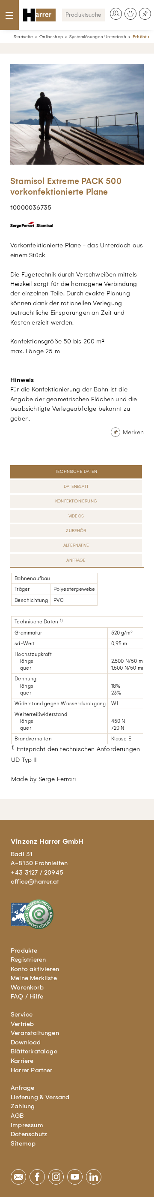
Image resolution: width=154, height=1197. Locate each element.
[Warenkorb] (130, 14)
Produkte (24, 950)
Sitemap (23, 1143)
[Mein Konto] (116, 14)
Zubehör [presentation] (76, 530)
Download (26, 1042)
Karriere (22, 1061)
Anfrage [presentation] (76, 560)
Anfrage (22, 1088)
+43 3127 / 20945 (37, 872)
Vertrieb (22, 1024)
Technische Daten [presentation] (76, 471)
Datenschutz (29, 1134)
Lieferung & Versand (40, 1097)
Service (22, 1014)
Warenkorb (27, 987)
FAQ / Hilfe (27, 996)
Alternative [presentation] (76, 545)
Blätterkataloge (34, 1051)
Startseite (23, 36)
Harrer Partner (32, 1070)
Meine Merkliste (34, 978)
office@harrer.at (35, 881)
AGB (17, 1115)
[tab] (77, 471)
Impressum (27, 1125)
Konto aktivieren (35, 969)
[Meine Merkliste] (145, 14)
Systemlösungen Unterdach (97, 36)
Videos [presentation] (76, 516)
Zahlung (23, 1106)
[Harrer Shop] (39, 15)
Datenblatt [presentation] (76, 486)
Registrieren (28, 959)
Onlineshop (51, 36)
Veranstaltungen (35, 1033)
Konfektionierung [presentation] (76, 501)
